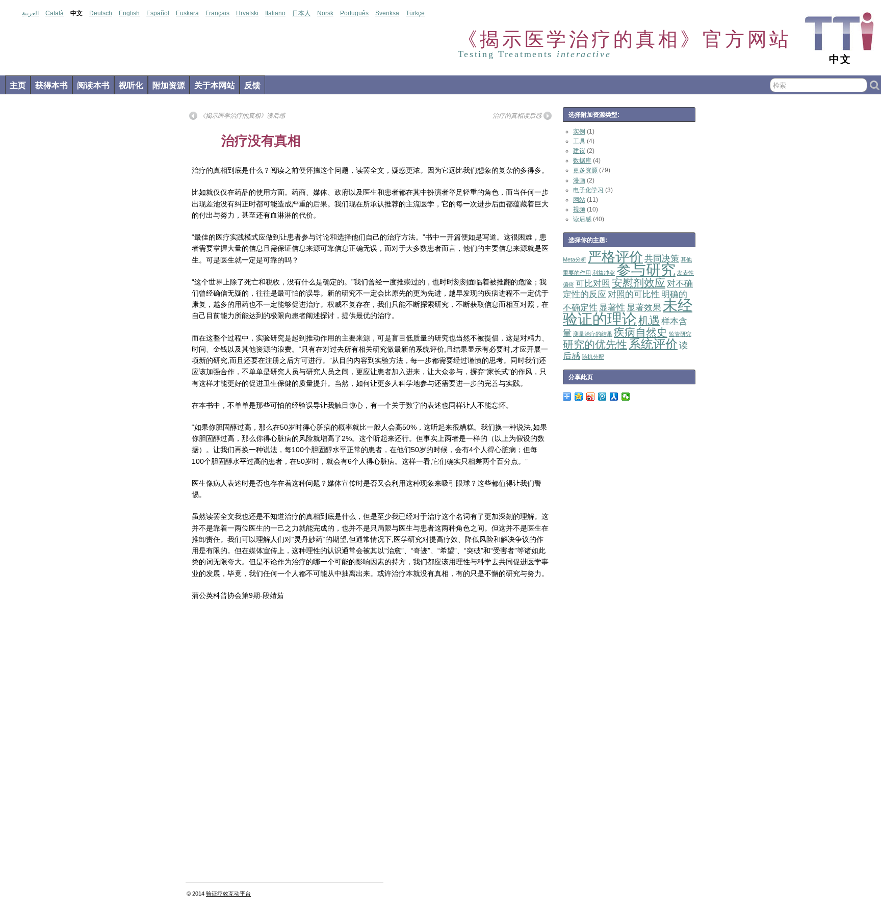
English (129, 13)
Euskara (187, 13)
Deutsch (100, 13)
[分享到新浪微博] (590, 396)
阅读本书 (93, 85)
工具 (579, 141)
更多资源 (585, 170)
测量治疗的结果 (592, 334)
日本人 (301, 13)
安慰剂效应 (638, 283)
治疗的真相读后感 (517, 115)
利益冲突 (603, 273)
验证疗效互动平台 (228, 893)
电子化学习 (588, 190)
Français (217, 13)
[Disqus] (370, 744)
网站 (579, 199)
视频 (579, 209)
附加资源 (168, 85)
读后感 (582, 219)
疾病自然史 (640, 332)
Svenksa (387, 13)
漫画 (579, 180)
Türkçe (415, 13)
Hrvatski (247, 13)
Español (157, 13)
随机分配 (593, 357)
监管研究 (680, 334)
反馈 (252, 85)
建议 (579, 150)
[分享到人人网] (614, 396)
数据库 (582, 160)
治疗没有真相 (261, 141)
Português (354, 13)
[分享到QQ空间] (579, 396)
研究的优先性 (595, 344)
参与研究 (646, 269)
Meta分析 (574, 259)
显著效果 (644, 307)
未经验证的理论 (627, 312)
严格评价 (615, 257)
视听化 (131, 85)
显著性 (612, 307)
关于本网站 (214, 85)
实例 (579, 131)
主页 (18, 85)
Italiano (275, 13)
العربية (30, 13)
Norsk (325, 13)
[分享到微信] (625, 396)
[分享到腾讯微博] (602, 396)
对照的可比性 (634, 294)
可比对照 (593, 284)
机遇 (649, 320)
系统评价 (653, 344)
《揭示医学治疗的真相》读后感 (242, 115)
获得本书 (51, 85)
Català (54, 13)
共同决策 (661, 259)
